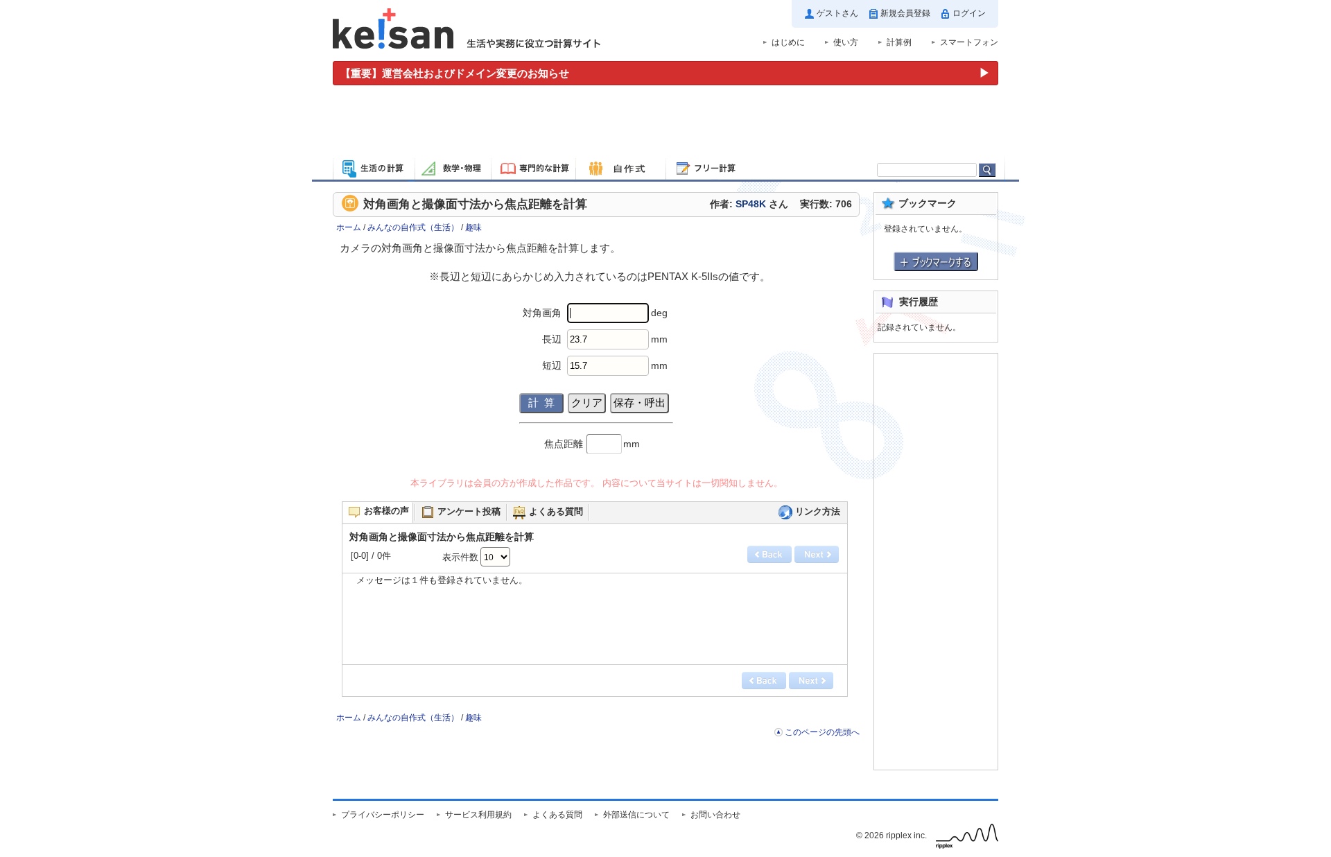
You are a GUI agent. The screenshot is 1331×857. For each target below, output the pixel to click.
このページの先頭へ (822, 732)
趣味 (473, 227)
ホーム (348, 227)
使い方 (845, 42)
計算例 (899, 42)
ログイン (969, 13)
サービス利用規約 (478, 815)
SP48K (751, 204)
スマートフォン (969, 42)
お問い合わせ (715, 815)
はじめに (788, 42)
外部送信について (636, 815)
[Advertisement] (665, 123)
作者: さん (749, 204)
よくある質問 (557, 815)
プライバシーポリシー (382, 815)
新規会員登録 (905, 13)
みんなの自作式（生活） (413, 227)
